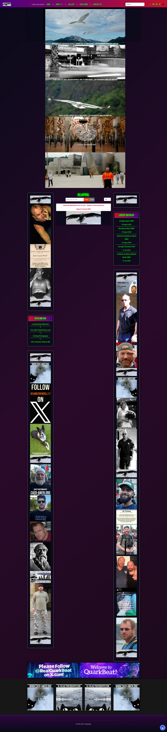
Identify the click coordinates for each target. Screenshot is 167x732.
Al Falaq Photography (40, 336)
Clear (91, 199)
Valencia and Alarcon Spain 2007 (126, 239)
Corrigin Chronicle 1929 (126, 248)
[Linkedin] (156, 4)
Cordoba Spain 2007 (126, 222)
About (58, 4)
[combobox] (134, 4)
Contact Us (97, 4)
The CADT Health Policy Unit (40, 330)
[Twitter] (150, 4)
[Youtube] (153, 4)
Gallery (71, 4)
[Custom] (159, 4)
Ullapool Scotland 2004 (83, 209)
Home (49, 4)
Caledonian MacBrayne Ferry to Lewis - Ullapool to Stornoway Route (83, 205)
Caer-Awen (84, 4)
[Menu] (163, 4)
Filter (86, 199)
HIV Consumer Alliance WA (40, 342)
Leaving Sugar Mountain (40, 324)
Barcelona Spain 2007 (127, 230)
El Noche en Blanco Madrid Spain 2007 (126, 257)
